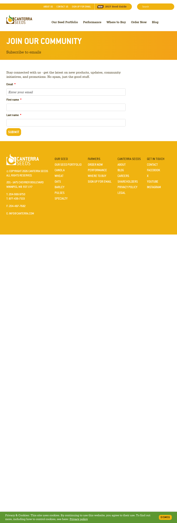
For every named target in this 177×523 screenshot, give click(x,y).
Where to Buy (116, 22)
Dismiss (165, 517)
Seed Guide (116, 6)
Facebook (153, 170)
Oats (58, 181)
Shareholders (128, 181)
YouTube (152, 181)
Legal (121, 193)
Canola (60, 170)
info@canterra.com (21, 213)
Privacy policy (79, 519)
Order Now (139, 22)
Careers (123, 176)
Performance (92, 22)
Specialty (61, 198)
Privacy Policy (127, 187)
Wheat (59, 176)
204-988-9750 (17, 194)
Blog (155, 22)
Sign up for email (81, 6)
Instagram (154, 187)
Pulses (59, 193)
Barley (59, 187)
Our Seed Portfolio (65, 22)
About (48, 6)
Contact (62, 6)
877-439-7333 (17, 198)
